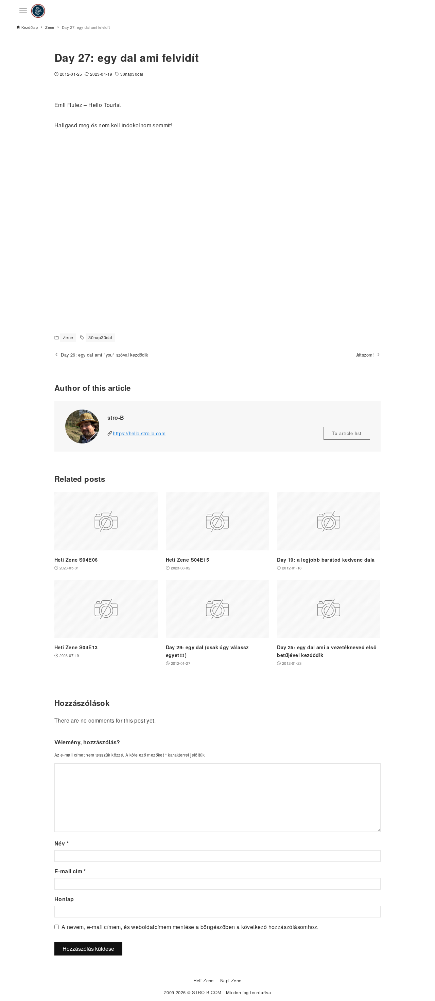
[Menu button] (23, 11)
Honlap (64, 899)
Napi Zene (231, 980)
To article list (347, 433)
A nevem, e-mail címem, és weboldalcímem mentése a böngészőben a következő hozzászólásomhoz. (190, 927)
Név (61, 843)
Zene (68, 337)
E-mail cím (70, 871)
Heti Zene (203, 980)
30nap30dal (131, 74)
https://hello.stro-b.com (139, 433)
